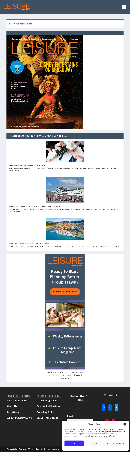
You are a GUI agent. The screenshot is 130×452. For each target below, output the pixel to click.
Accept (74, 443)
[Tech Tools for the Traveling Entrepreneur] (65, 152)
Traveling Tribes (46, 412)
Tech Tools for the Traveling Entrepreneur (28, 165)
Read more (14, 170)
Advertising (13, 412)
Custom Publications (48, 406)
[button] (125, 424)
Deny (94, 443)
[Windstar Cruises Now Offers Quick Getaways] (65, 229)
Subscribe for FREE (17, 400)
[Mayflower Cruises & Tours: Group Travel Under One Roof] (65, 190)
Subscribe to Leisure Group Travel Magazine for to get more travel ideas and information (65, 375)
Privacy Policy (52, 449)
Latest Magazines (47, 400)
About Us (11, 406)
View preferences (116, 443)
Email (70, 416)
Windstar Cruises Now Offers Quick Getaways (29, 243)
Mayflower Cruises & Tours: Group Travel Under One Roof (34, 206)
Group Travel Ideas (47, 417)
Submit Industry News (19, 417)
